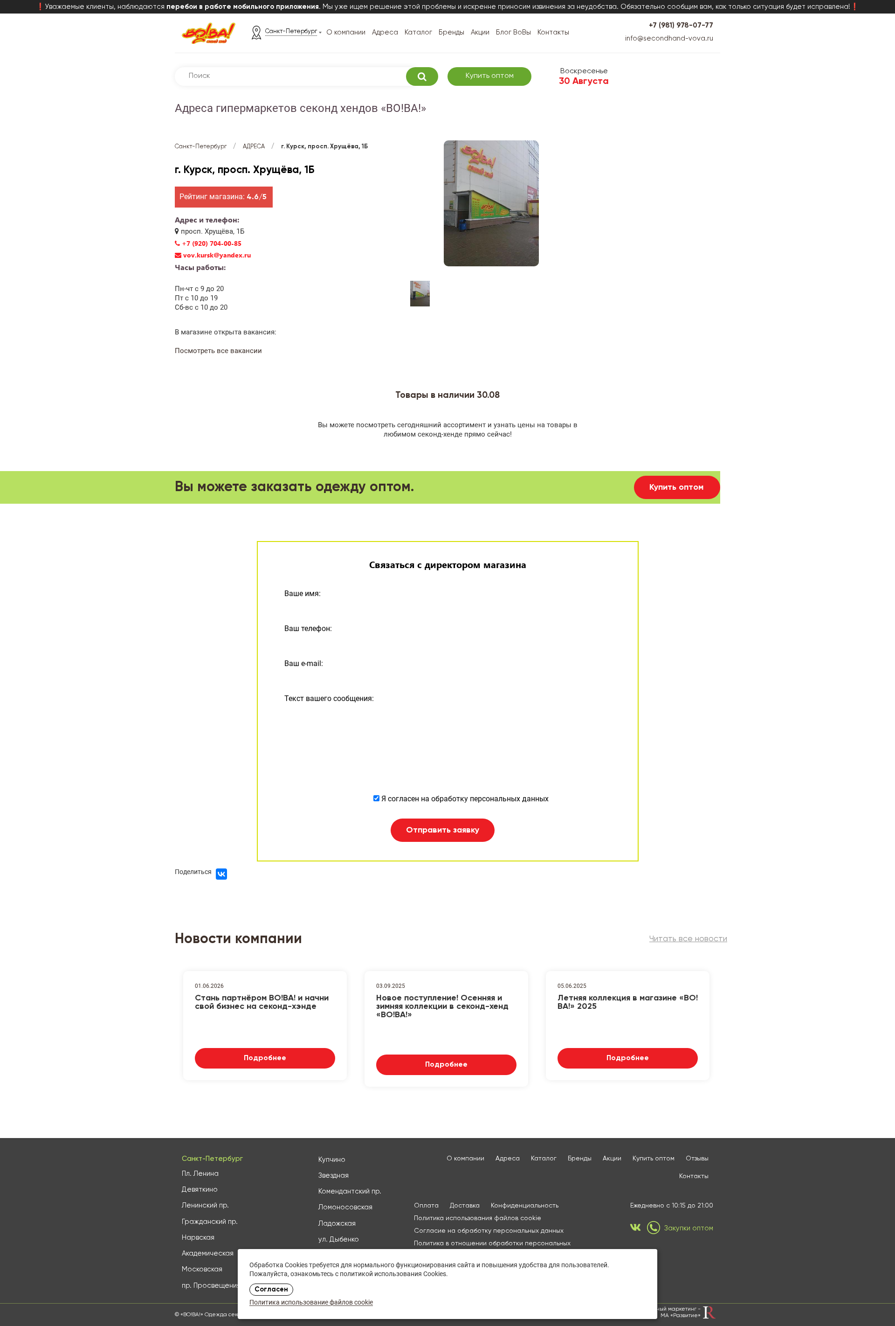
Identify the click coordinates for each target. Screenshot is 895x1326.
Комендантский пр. (349, 1191)
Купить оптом (490, 76)
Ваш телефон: (308, 628)
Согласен (271, 1289)
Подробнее (265, 1058)
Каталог (418, 32)
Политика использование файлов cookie (311, 1303)
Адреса (385, 32)
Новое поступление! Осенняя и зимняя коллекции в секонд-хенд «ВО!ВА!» (442, 1005)
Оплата (426, 1205)
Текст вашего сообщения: (329, 698)
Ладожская (337, 1223)
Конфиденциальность (524, 1205)
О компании (345, 32)
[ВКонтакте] (221, 874)
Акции (480, 32)
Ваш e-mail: (303, 663)
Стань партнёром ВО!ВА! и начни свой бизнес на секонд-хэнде (262, 1002)
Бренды (451, 32)
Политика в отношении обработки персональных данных (492, 1247)
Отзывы (697, 1158)
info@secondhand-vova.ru (669, 38)
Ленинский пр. (205, 1205)
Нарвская (198, 1237)
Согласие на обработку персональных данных (489, 1231)
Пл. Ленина (200, 1173)
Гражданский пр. (210, 1221)
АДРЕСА (254, 147)
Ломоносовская (345, 1207)
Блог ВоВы (513, 32)
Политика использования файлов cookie (477, 1218)
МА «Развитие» (681, 1316)
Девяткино (200, 1189)
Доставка (465, 1205)
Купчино (331, 1159)
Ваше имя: (302, 593)
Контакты (553, 32)
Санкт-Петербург (201, 147)
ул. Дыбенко (338, 1239)
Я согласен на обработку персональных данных (464, 798)
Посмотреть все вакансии (218, 351)
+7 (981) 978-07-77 (681, 25)
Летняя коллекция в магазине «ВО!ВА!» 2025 (628, 1002)
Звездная (333, 1175)
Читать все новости (688, 939)
